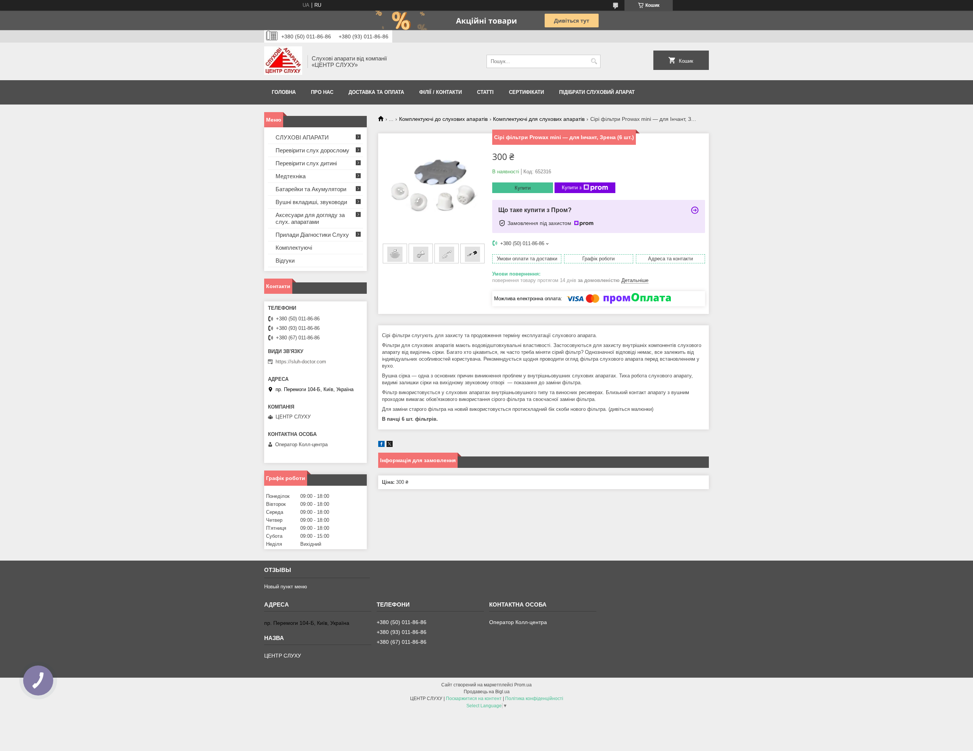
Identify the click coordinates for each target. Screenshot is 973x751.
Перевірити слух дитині (306, 163)
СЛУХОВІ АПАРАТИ (302, 137)
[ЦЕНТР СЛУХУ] (283, 61)
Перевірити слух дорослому (312, 150)
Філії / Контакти (440, 92)
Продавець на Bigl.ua (487, 691)
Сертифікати (526, 92)
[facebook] (381, 445)
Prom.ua (523, 685)
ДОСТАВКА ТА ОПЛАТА (376, 92)
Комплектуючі (294, 247)
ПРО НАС (322, 92)
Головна (284, 92)
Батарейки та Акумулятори (311, 189)
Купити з (572, 187)
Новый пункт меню (285, 586)
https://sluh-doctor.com (301, 361)
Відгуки (285, 260)
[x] (390, 445)
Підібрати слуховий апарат (597, 92)
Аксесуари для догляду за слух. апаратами (310, 218)
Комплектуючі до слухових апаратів (443, 119)
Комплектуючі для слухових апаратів (539, 119)
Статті (485, 92)
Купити (523, 188)
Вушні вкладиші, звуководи (311, 202)
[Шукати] (594, 61)
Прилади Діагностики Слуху (312, 234)
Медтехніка (291, 176)
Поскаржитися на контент (474, 698)
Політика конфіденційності (534, 698)
